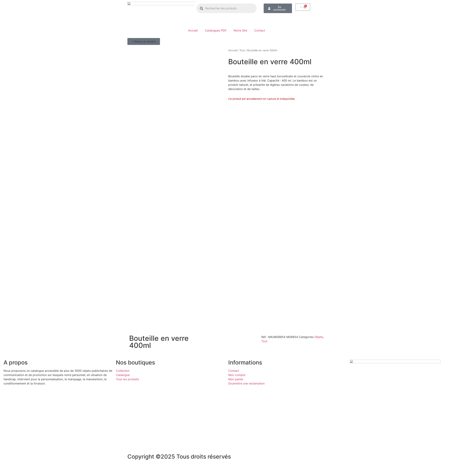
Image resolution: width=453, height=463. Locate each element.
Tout (242, 50)
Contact (259, 30)
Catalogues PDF (215, 30)
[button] (143, 41)
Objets (318, 337)
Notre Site (240, 30)
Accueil (193, 30)
